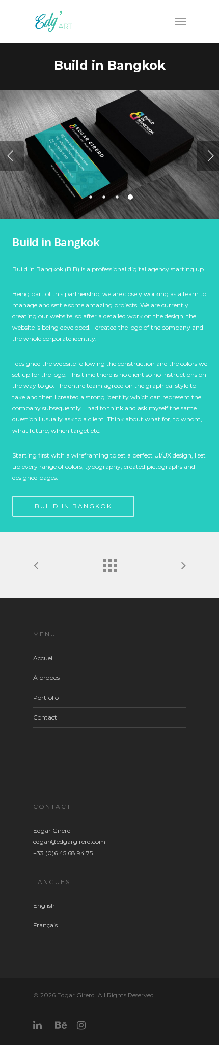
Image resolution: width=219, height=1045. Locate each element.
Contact (45, 717)
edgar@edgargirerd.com (69, 841)
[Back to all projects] (109, 562)
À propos (46, 677)
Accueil (43, 658)
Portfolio (46, 697)
